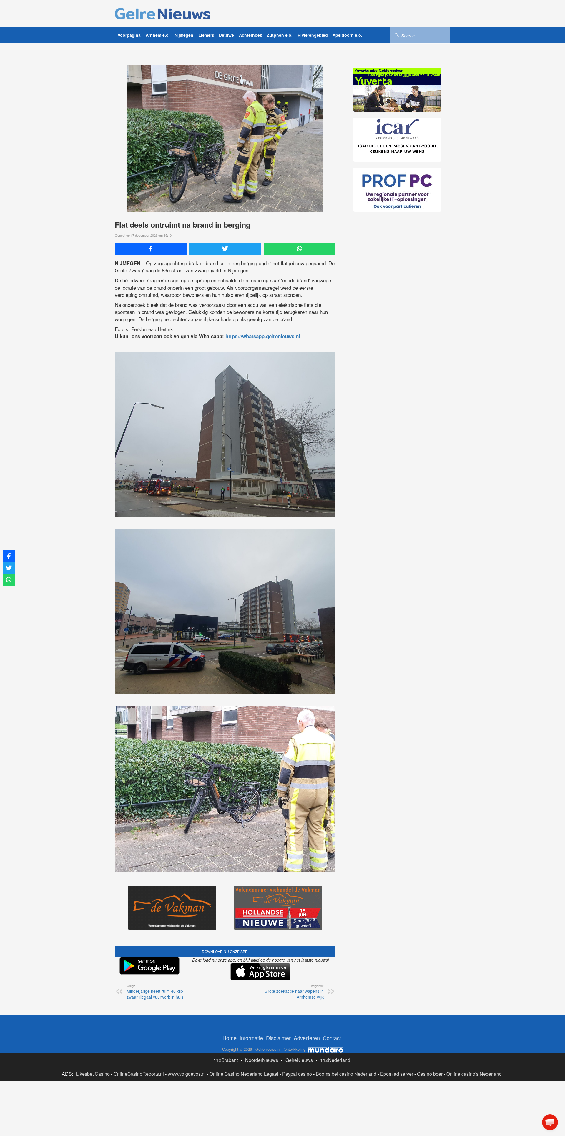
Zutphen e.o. (280, 35)
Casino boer (430, 1073)
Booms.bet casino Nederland (346, 1073)
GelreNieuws (299, 1060)
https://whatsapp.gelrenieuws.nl (262, 336)
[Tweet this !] (225, 249)
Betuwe (226, 35)
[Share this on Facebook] (151, 249)
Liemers (206, 35)
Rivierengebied (313, 35)
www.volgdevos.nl (187, 1073)
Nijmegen (184, 35)
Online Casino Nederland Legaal (244, 1073)
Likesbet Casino (93, 1073)
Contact (332, 1038)
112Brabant (225, 1060)
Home (229, 1038)
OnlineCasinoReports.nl (139, 1073)
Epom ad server (396, 1073)
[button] (550, 1122)
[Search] (396, 35)
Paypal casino (297, 1073)
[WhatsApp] (299, 249)
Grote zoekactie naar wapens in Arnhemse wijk (294, 991)
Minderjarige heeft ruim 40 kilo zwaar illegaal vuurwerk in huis (155, 991)
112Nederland (335, 1060)
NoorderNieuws (261, 1060)
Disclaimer (278, 1038)
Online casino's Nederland (474, 1073)
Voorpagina (129, 35)
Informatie (251, 1038)
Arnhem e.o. (158, 35)
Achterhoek (250, 35)
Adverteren (307, 1038)
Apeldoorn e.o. (347, 35)
